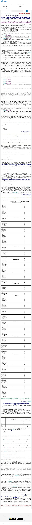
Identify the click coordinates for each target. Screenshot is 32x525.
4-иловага (19, 122)
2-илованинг (18, 470)
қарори (3, 500)
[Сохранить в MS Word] (8, 11)
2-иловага (29, 52)
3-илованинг (10, 481)
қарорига (29, 195)
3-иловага (19, 120)
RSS (28, 515)
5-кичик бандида (13, 452)
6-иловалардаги (9, 458)
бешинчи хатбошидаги (7, 441)
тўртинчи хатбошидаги (7, 439)
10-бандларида (15, 192)
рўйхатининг (14, 464)
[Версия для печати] (11, 11)
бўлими (13, 429)
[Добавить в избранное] (1, 11)
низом (29, 39)
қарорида (5, 451)
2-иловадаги (15, 486)
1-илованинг (17, 475)
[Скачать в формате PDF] (9, 11)
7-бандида (29, 186)
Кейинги (4, 32)
